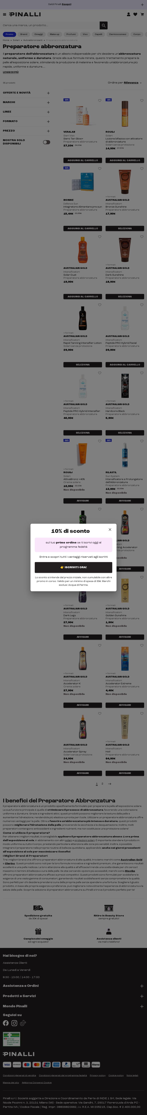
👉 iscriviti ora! (73, 567)
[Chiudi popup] (110, 529)
